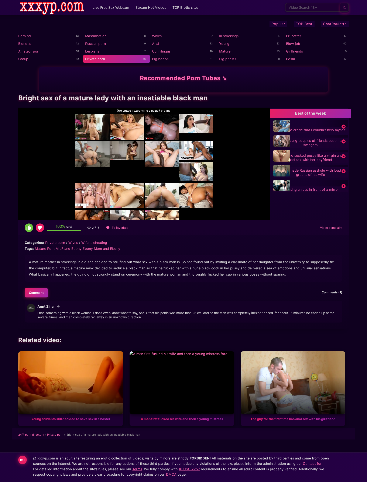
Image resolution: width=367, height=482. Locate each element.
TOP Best (304, 24)
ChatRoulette (335, 24)
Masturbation (95, 36)
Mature (224, 51)
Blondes (24, 43)
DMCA (171, 474)
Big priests (227, 59)
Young (224, 43)
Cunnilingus (161, 51)
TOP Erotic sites (185, 7)
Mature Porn (45, 248)
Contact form (314, 463)
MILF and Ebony (69, 248)
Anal (155, 43)
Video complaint (331, 227)
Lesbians (92, 51)
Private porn (95, 59)
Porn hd (24, 36)
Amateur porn (29, 51)
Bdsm (290, 59)
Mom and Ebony (107, 248)
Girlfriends (294, 51)
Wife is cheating (94, 242)
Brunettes (293, 36)
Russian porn (95, 43)
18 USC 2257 (189, 469)
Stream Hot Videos (151, 7)
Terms (137, 469)
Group (23, 59)
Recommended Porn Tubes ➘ (183, 78)
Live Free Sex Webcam (111, 7)
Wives (157, 36)
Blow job (293, 43)
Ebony (88, 248)
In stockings (229, 36)
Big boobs (160, 59)
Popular (278, 24)
